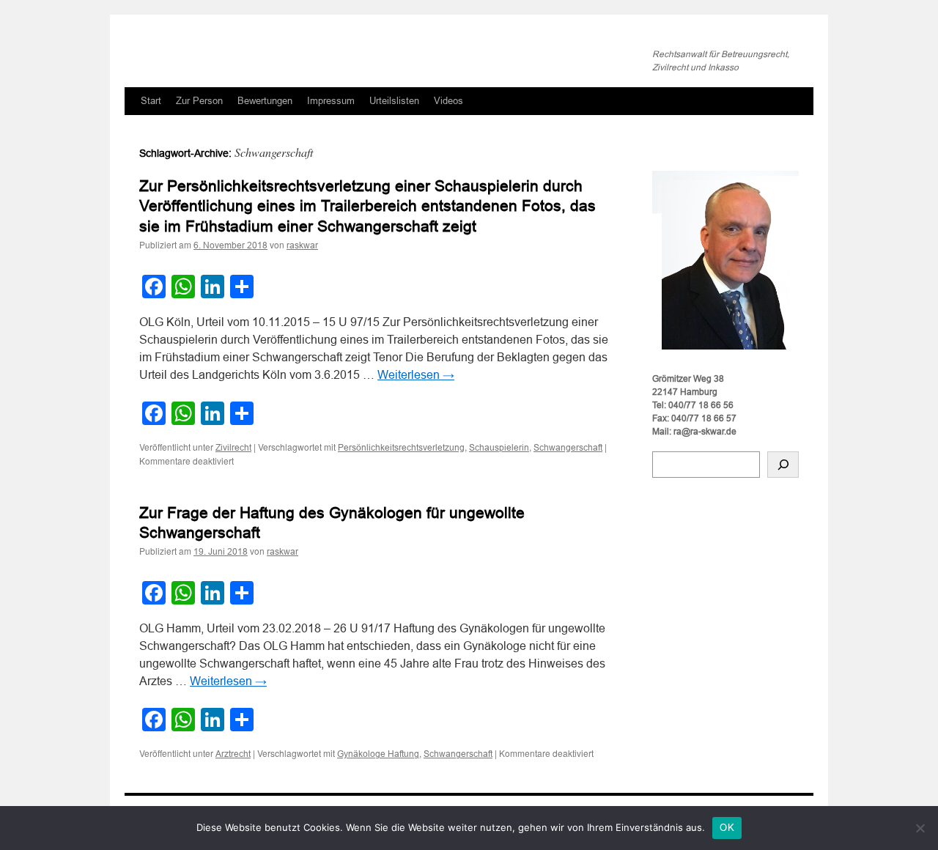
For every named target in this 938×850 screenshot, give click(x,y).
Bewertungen (264, 100)
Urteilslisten (394, 100)
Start (151, 100)
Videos (448, 100)
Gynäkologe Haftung (378, 754)
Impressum (331, 100)
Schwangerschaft (567, 448)
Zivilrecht (233, 448)
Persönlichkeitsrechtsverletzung (401, 448)
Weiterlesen (415, 375)
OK (727, 827)
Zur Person (199, 100)
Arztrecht (233, 754)
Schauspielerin (499, 448)
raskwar (302, 245)
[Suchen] (783, 464)
